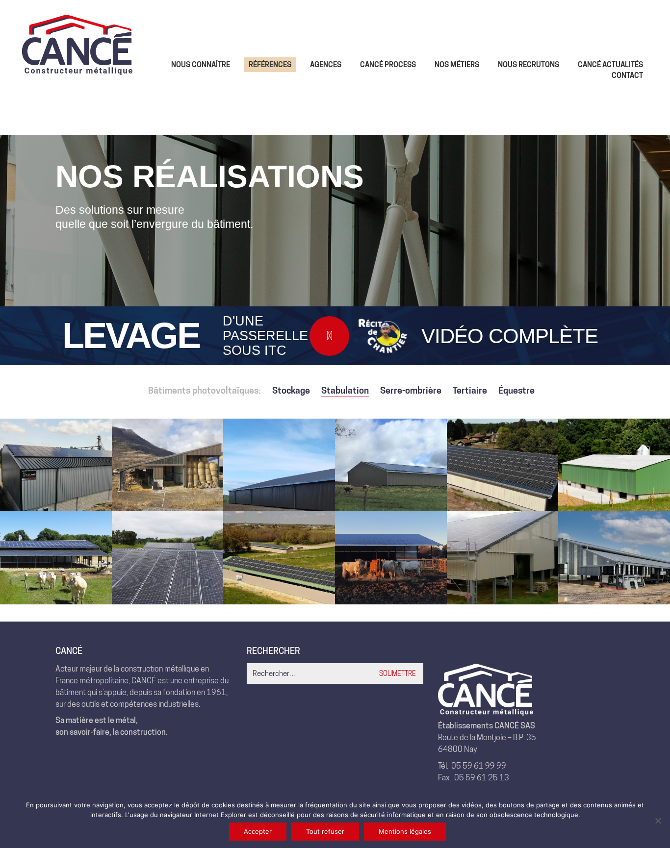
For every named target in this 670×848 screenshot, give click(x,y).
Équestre (516, 390)
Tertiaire (470, 390)
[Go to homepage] (77, 70)
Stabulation (345, 390)
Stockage (291, 390)
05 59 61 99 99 (478, 766)
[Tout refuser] (658, 820)
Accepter (258, 831)
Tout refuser (325, 831)
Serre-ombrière (410, 390)
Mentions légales (405, 831)
